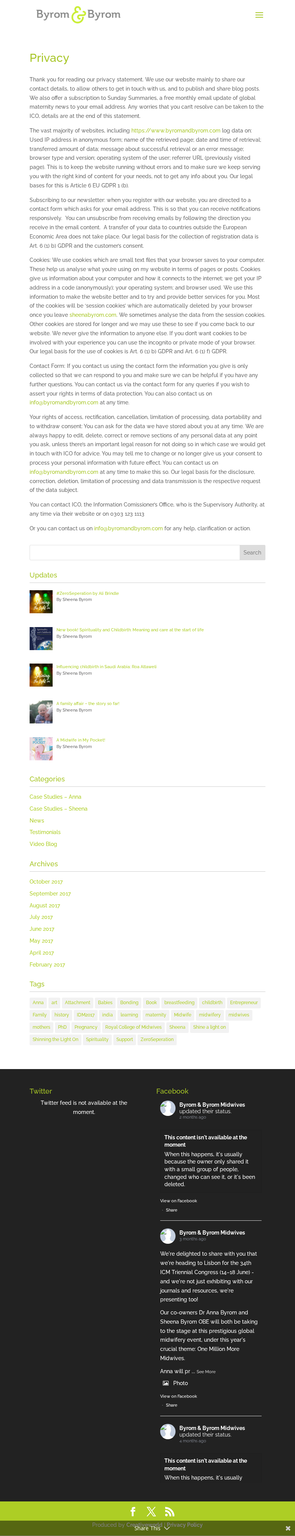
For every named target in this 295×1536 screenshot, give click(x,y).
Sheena (177, 1027)
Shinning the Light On (55, 1039)
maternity (156, 1015)
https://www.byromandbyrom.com (175, 130)
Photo (180, 1383)
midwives (239, 1015)
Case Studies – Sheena (59, 809)
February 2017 (47, 965)
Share (171, 1210)
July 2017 (41, 917)
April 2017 (42, 953)
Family (40, 1015)
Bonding (129, 1002)
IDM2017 (85, 1015)
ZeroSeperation (157, 1039)
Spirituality (97, 1039)
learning (129, 1015)
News (37, 821)
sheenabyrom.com (93, 315)
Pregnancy (86, 1027)
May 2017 (41, 941)
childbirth (212, 1002)
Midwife (182, 1015)
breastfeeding (179, 1002)
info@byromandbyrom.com (64, 402)
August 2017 (45, 905)
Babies (105, 1002)
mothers (41, 1027)
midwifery (210, 1015)
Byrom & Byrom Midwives (212, 1105)
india (107, 1015)
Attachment (77, 1002)
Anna (38, 1002)
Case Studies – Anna (55, 797)
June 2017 (42, 929)
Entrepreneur (244, 1002)
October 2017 (46, 882)
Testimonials (45, 832)
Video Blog (43, 844)
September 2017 (50, 893)
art (54, 1002)
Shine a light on (209, 1027)
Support (124, 1039)
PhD (62, 1027)
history (62, 1015)
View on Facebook (178, 1200)
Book (151, 1002)
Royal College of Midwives (133, 1027)
